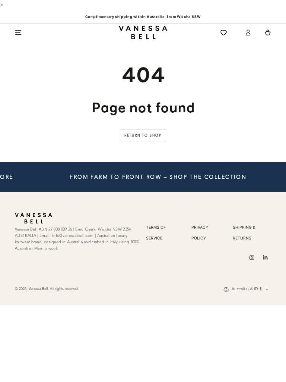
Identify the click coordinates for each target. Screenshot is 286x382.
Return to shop (143, 135)
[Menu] (18, 32)
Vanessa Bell (38, 288)
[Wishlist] (223, 32)
